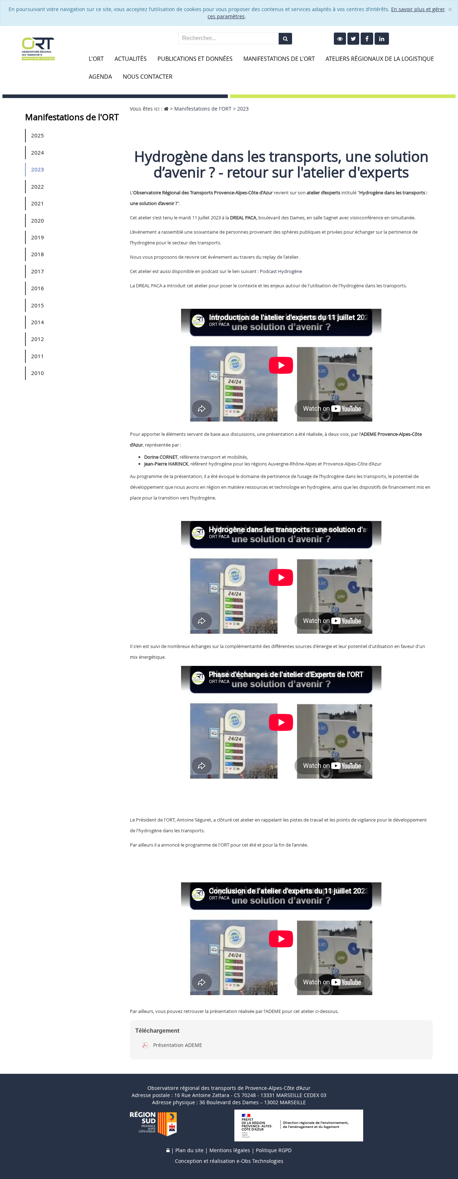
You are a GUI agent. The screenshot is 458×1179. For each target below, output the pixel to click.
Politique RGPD (274, 1150)
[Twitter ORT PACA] (353, 39)
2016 (37, 288)
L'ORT (96, 59)
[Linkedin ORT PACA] (382, 39)
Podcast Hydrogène (281, 271)
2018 (37, 254)
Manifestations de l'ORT (279, 59)
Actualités (130, 59)
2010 (37, 372)
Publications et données (195, 59)
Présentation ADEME (177, 1045)
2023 (37, 169)
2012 (37, 338)
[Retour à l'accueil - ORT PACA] (38, 48)
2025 (37, 135)
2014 (37, 322)
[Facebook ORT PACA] (367, 39)
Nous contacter (147, 77)
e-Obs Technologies (260, 1161)
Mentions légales (229, 1150)
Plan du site (189, 1150)
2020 (37, 220)
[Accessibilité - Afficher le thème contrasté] (340, 39)
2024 (37, 152)
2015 (37, 305)
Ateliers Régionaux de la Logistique (380, 59)
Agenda (100, 77)
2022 (37, 186)
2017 (37, 271)
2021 (37, 203)
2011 (37, 356)
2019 (37, 237)
